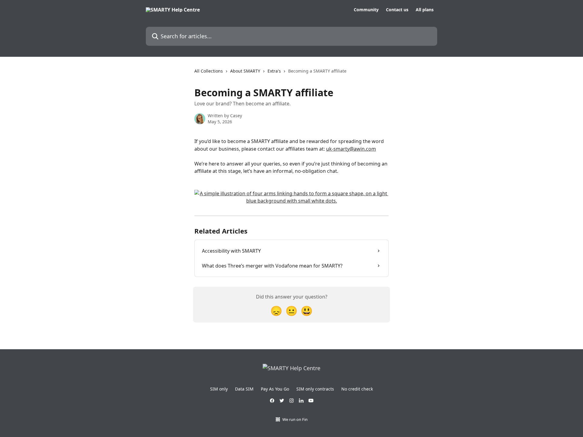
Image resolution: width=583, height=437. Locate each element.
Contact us (397, 10)
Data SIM (244, 389)
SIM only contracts (315, 389)
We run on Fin (295, 419)
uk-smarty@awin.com (351, 148)
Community (366, 10)
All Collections (208, 71)
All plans (425, 10)
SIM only (219, 389)
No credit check (357, 389)
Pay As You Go (275, 389)
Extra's (274, 71)
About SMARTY (245, 71)
